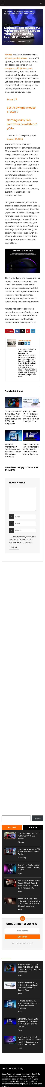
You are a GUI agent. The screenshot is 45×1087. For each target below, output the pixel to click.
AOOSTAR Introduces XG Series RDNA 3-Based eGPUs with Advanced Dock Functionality (29, 884)
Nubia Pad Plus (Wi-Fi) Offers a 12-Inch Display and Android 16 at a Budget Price (31, 416)
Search (5, 814)
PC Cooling (22, 858)
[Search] (41, 3)
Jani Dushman (9, 41)
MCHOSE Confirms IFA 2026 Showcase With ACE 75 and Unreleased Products (13, 450)
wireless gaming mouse (16, 58)
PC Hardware (15, 25)
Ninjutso (8, 54)
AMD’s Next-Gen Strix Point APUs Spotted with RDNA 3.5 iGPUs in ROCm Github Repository (29, 902)
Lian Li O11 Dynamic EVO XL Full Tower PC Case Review (29, 836)
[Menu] (3, 3)
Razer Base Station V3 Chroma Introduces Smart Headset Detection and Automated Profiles (29, 1041)
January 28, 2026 (15, 139)
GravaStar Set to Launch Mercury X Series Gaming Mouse (29, 867)
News (7, 25)
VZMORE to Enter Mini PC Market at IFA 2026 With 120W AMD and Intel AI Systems (31, 449)
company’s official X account (18, 68)
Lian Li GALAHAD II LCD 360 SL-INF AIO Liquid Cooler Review (29, 851)
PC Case (21, 842)
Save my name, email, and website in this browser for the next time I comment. (22, 539)
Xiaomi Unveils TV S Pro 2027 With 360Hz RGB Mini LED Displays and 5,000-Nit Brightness (13, 417)
